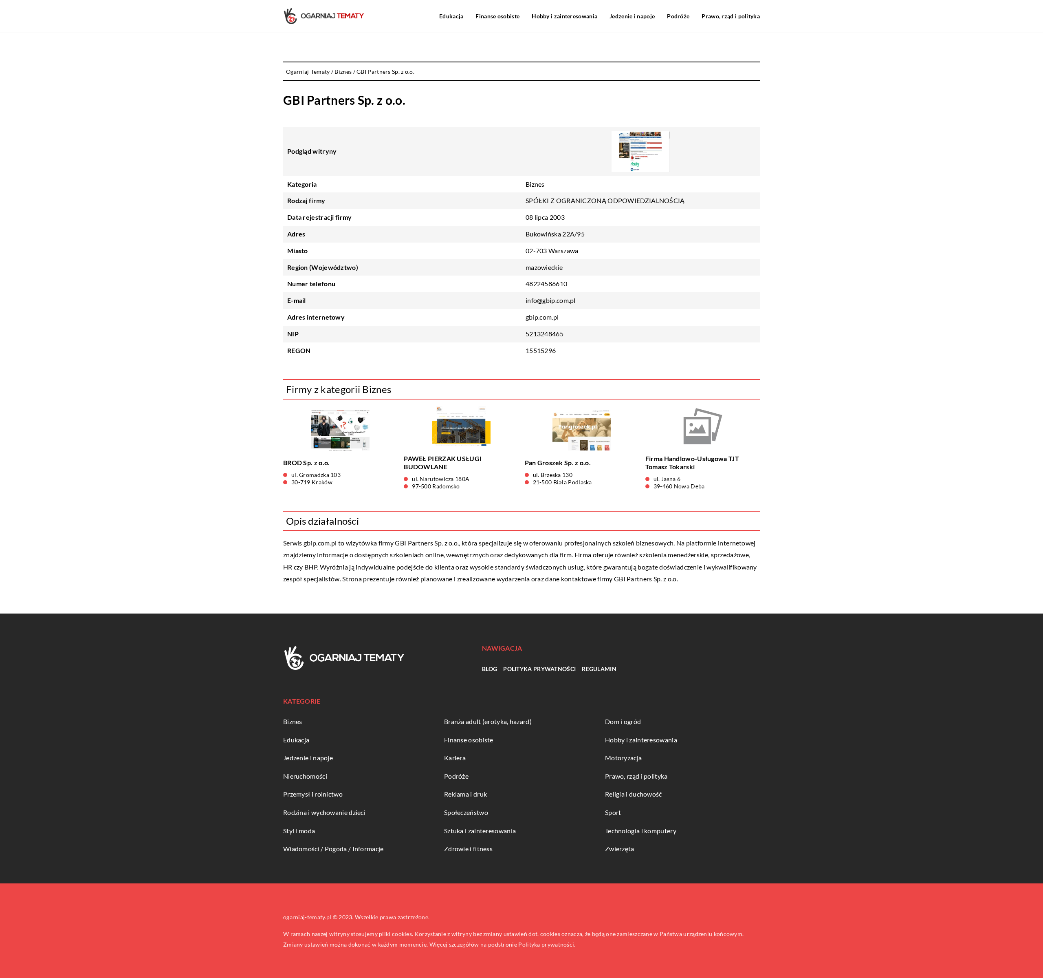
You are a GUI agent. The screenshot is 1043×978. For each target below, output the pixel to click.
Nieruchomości (305, 776)
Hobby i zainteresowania (564, 16)
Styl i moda (299, 831)
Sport (613, 812)
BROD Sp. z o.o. (306, 462)
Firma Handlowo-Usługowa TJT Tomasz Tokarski (692, 463)
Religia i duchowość (633, 794)
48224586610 (546, 283)
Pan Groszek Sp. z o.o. (558, 462)
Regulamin (599, 668)
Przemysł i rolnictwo (313, 794)
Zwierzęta (619, 848)
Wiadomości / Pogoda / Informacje (333, 848)
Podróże (678, 16)
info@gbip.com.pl (551, 300)
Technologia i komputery (640, 831)
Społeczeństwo (466, 812)
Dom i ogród (623, 721)
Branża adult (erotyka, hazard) (488, 721)
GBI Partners (414, 543)
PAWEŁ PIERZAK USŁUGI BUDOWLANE (443, 463)
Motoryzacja (623, 758)
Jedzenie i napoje (632, 16)
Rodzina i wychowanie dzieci (324, 812)
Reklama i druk (465, 794)
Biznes (535, 184)
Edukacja (451, 16)
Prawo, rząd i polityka (731, 16)
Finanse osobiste (497, 16)
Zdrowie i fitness (468, 848)
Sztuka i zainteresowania (480, 831)
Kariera (455, 758)
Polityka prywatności (539, 668)
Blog (489, 668)
